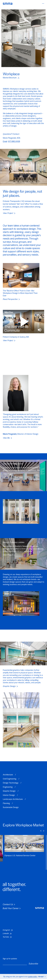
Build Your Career (11, 908)
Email (5, 141)
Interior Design (9, 795)
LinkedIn (6, 933)
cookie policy (32, 976)
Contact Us (8, 904)
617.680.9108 (14, 141)
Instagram (6, 930)
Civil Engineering (10, 778)
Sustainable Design (11, 807)
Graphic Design (9, 790)
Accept (41, 976)
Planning (6, 803)
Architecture (8, 774)
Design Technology (11, 782)
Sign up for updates (10, 958)
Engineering (8, 786)
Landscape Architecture (13, 799)
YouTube (6, 937)
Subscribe (33, 963)
